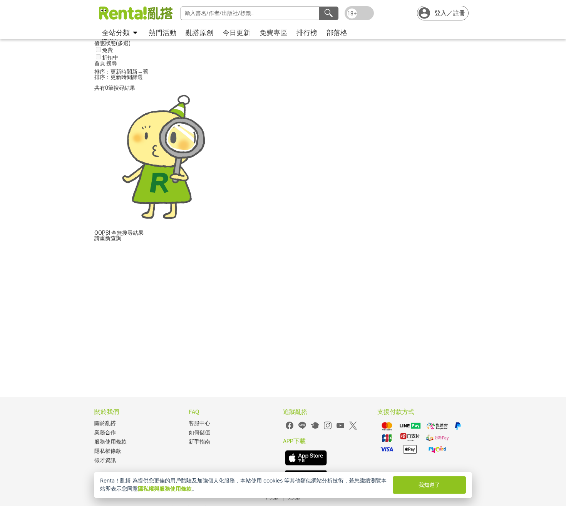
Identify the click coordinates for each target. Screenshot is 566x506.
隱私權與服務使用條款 (165, 488)
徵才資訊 (105, 460)
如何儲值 (199, 432)
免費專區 (273, 33)
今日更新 (236, 33)
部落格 (337, 33)
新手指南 (199, 442)
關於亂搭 (105, 423)
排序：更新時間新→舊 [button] (121, 71)
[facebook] (289, 428)
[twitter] (353, 428)
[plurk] (315, 428)
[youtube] (340, 428)
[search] (328, 13)
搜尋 (111, 63)
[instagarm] (327, 428)
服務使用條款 (110, 442)
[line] (302, 428)
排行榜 (306, 33)
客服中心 (199, 423)
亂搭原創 (199, 33)
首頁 (100, 63)
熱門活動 (162, 33)
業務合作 (105, 432)
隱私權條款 (107, 451)
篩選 (137, 77)
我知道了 (429, 484)
